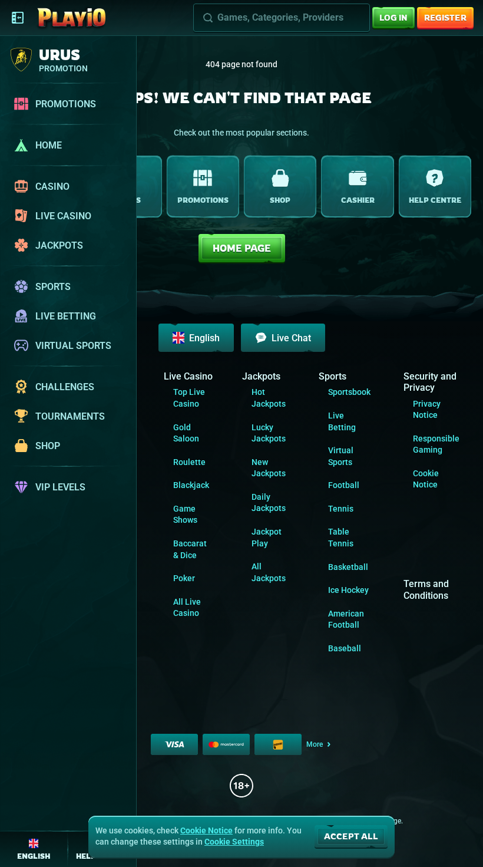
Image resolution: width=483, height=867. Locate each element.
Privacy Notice (427, 409)
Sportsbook (349, 392)
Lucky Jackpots (269, 433)
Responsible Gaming (436, 444)
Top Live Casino (189, 397)
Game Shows (185, 514)
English (204, 338)
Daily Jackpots (269, 502)
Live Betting (342, 421)
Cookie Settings (234, 841)
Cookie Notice (426, 479)
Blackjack (191, 485)
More (314, 744)
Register (445, 17)
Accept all (351, 836)
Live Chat (291, 338)
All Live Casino (187, 607)
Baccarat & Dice (190, 549)
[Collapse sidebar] (17, 17)
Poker (184, 578)
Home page (242, 248)
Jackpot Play (267, 537)
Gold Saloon (186, 433)
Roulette (189, 462)
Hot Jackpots (269, 397)
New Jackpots (269, 468)
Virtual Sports (340, 456)
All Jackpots (269, 572)
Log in (393, 17)
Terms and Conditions (426, 589)
